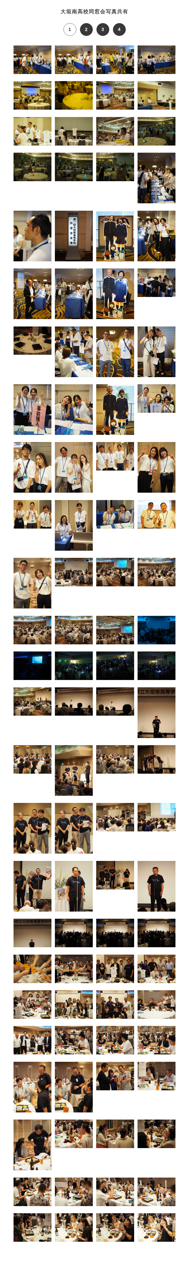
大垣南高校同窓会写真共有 (95, 11)
